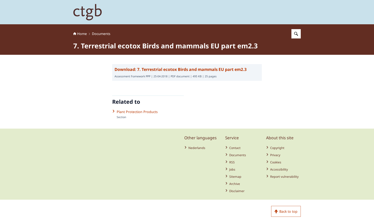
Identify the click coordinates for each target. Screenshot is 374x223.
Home (82, 33)
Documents (101, 33)
